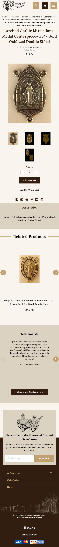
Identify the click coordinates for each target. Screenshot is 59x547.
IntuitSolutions (36, 518)
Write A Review (29, 50)
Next (56, 272)
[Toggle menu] (53, 5)
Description (29, 207)
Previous (3, 272)
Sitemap (36, 515)
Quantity (29, 167)
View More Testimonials (29, 392)
